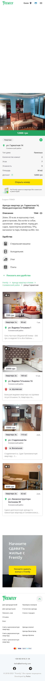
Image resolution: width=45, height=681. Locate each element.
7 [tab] (22, 127)
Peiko (28, 676)
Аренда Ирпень (28, 635)
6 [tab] (20, 127)
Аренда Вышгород (29, 631)
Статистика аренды (29, 609)
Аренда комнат (28, 627)
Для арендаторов (9, 609)
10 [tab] (30, 127)
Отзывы (5, 617)
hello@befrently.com (22, 664)
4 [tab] (15, 127)
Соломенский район (11, 285)
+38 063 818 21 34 (22, 659)
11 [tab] (32, 127)
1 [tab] (7, 127)
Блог (4, 621)
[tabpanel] (22, 111)
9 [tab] (27, 127)
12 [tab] (35, 127)
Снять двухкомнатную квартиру (10, 634)
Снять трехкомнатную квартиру (10, 641)
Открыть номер (22, 182)
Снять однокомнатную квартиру (11, 628)
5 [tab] (17, 127)
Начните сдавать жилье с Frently (22, 570)
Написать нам (7, 613)
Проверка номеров (29, 605)
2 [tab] (10, 127)
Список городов (28, 613)
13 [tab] (37, 127)
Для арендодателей (9, 605)
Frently (7, 3)
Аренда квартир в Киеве (22, 282)
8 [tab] (25, 127)
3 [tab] (12, 127)
